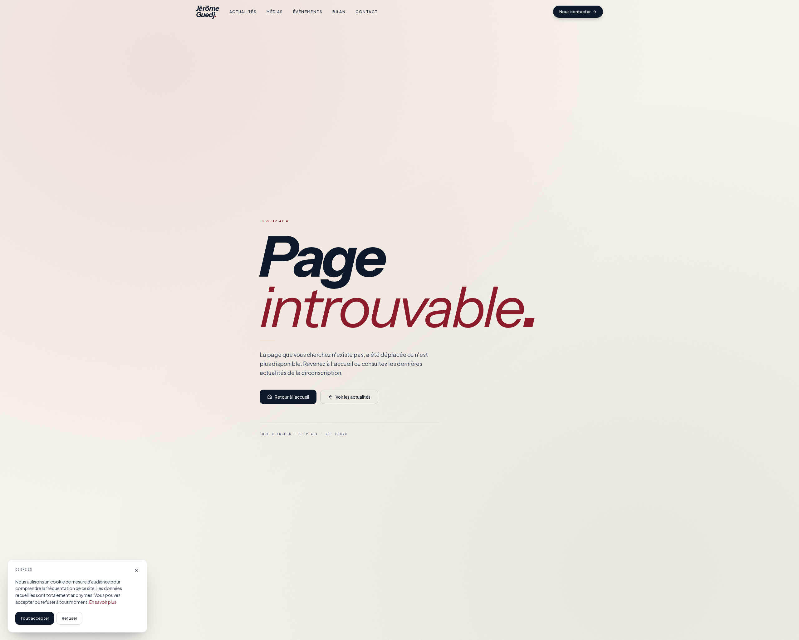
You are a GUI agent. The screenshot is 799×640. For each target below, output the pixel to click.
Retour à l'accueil (292, 397)
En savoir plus (102, 602)
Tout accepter (34, 618)
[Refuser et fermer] (136, 570)
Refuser (69, 618)
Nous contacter (575, 11)
